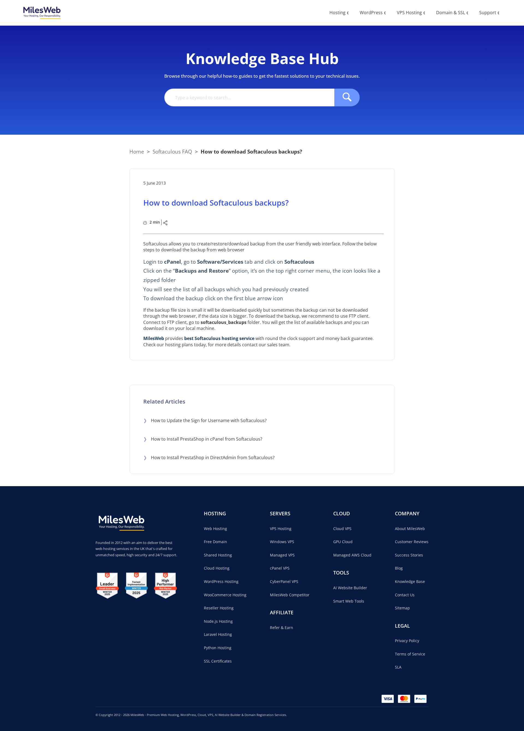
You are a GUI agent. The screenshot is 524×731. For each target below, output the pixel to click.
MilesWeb (153, 338)
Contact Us (405, 594)
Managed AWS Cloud (352, 555)
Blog (399, 568)
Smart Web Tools (348, 601)
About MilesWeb (410, 528)
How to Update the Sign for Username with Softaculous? (205, 420)
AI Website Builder (350, 587)
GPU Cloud (343, 541)
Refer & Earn (281, 627)
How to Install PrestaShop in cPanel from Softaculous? (202, 439)
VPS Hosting (280, 528)
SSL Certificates (218, 661)
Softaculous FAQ (172, 151)
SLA (398, 667)
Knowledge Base (410, 581)
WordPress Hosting (221, 581)
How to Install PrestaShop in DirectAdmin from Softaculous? (209, 458)
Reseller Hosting (219, 607)
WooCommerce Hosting (225, 594)
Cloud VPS (342, 528)
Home (136, 151)
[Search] (347, 97)
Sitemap (402, 607)
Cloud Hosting (217, 568)
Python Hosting (217, 647)
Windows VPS (282, 541)
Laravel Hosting (218, 634)
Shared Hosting (218, 555)
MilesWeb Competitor (289, 594)
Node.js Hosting (218, 621)
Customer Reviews (411, 541)
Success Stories (409, 555)
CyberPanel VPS (284, 581)
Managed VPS (282, 555)
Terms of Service (410, 654)
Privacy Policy (407, 640)
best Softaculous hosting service (219, 338)
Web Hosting (215, 528)
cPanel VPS (280, 568)
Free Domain (215, 541)
